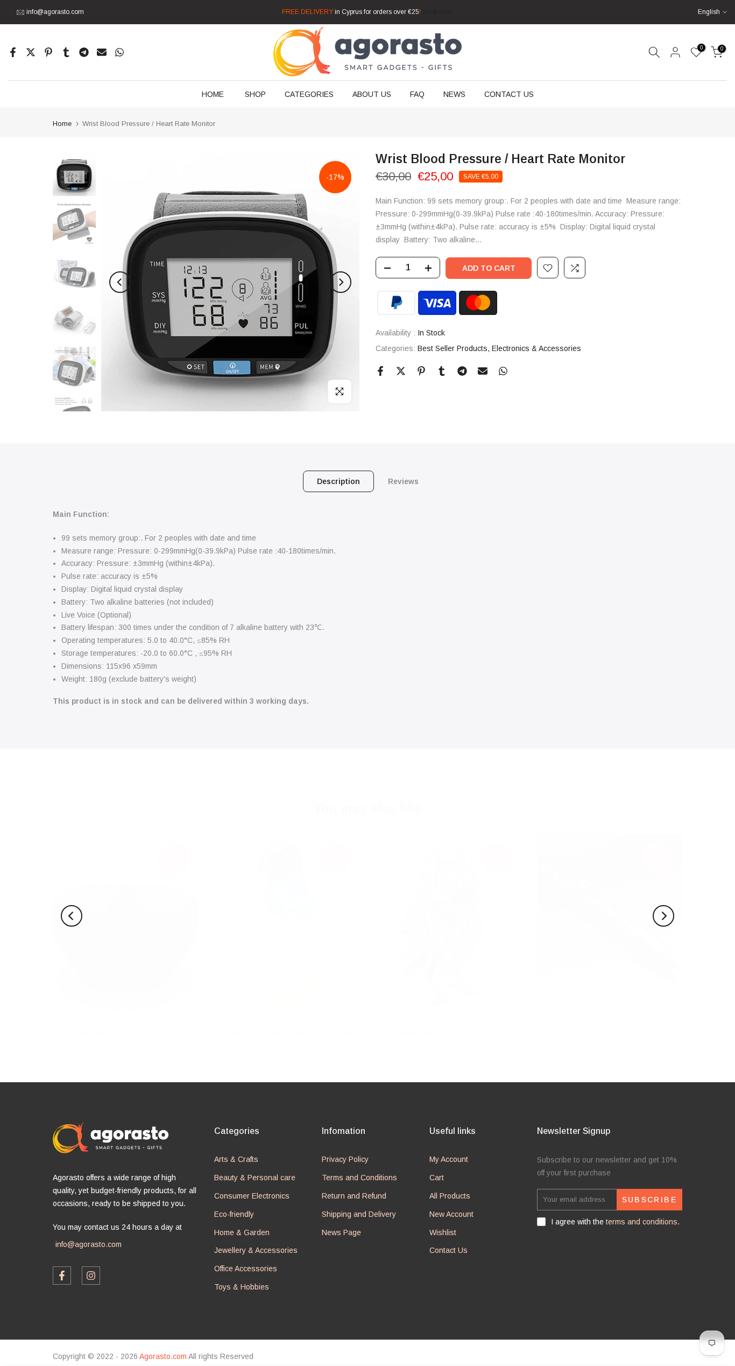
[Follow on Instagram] (91, 1275)
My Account (448, 1159)
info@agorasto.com (55, 12)
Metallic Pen (559, 1033)
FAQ (417, 94)
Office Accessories (245, 1268)
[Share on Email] (102, 52)
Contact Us (448, 1250)
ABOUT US (371, 94)
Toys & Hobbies (241, 1287)
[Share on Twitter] (31, 52)
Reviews (403, 481)
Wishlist (442, 1232)
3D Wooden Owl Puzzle (417, 1033)
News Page (341, 1232)
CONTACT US (509, 94)
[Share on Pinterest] (48, 52)
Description (338, 481)
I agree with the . (615, 1221)
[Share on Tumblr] (66, 52)
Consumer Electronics (251, 1196)
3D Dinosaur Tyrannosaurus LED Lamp (283, 1033)
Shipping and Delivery (359, 1214)
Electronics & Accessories (536, 348)
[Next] (340, 282)
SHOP (255, 94)
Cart (436, 1177)
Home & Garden (242, 1232)
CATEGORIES (309, 94)
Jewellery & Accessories (256, 1250)
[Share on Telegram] (84, 52)
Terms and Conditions (359, 1177)
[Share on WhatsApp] (119, 52)
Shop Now (437, 12)
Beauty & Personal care (254, 1177)
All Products (449, 1196)
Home (62, 123)
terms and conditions (641, 1221)
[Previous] (120, 282)
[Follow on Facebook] (62, 1275)
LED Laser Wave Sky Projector (107, 1033)
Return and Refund (354, 1196)
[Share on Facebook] (13, 52)
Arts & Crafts (236, 1159)
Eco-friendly (234, 1214)
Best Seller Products (452, 348)
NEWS (454, 94)
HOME (213, 94)
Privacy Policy (345, 1159)
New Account (451, 1214)
